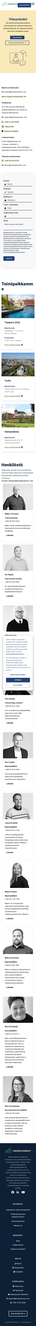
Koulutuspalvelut (18, 1221)
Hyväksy (18, 680)
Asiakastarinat (18, 1245)
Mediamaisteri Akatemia (19, 1294)
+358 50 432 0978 (11, 161)
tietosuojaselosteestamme (15, 654)
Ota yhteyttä (17, 37)
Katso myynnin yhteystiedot (13, 96)
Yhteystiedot (19, 1268)
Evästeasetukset (18, 675)
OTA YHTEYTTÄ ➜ (18, 1314)
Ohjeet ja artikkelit (11, 131)
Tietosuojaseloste (26, 1322)
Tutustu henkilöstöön (16, 43)
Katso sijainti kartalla (12, 447)
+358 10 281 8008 (11, 122)
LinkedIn (9, 596)
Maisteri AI (18, 1226)
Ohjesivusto (18, 1286)
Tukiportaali (9, 126)
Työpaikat (19, 1272)
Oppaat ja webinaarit (18, 1249)
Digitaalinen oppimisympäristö (18, 1210)
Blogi (18, 1241)
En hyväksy (18, 685)
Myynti (18, 1264)
